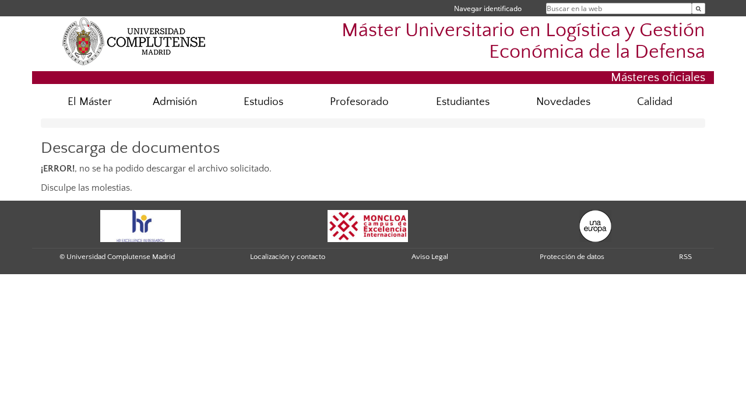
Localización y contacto (287, 257)
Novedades (563, 102)
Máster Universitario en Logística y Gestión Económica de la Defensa (523, 41)
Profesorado (359, 102)
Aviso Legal (429, 257)
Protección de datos (572, 257)
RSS (685, 257)
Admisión (175, 102)
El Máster (90, 102)
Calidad (655, 102)
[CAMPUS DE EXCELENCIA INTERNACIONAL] (368, 225)
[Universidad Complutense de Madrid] (134, 41)
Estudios (263, 102)
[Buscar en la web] (698, 8)
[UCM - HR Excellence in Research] (140, 225)
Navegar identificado (488, 8)
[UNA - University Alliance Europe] (595, 225)
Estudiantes (463, 102)
